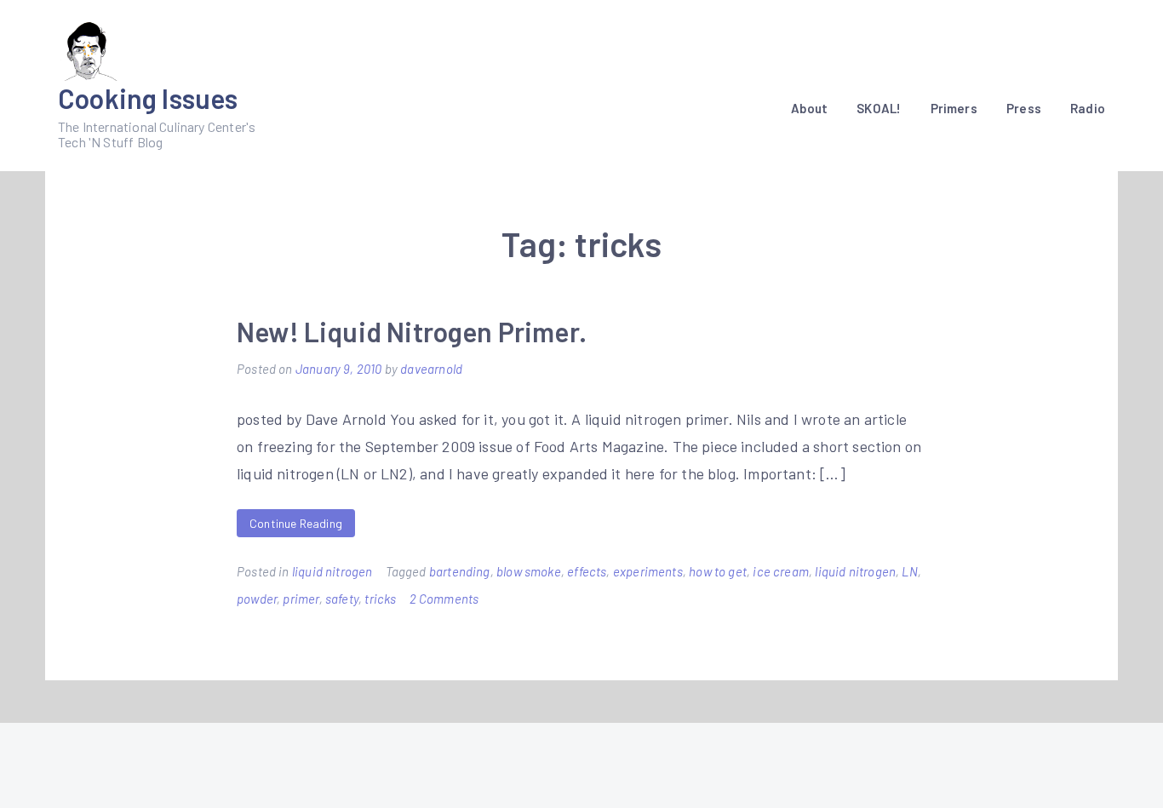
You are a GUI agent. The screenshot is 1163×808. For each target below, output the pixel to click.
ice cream (781, 571)
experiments (648, 571)
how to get (718, 571)
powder (257, 598)
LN (909, 571)
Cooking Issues (148, 98)
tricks (380, 598)
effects (586, 571)
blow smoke (528, 571)
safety (341, 598)
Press (1023, 108)
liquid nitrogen (332, 571)
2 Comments (444, 598)
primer (300, 598)
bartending (459, 571)
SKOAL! (878, 108)
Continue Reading (295, 523)
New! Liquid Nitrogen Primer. (412, 331)
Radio (1087, 108)
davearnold (431, 368)
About (809, 108)
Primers (954, 108)
